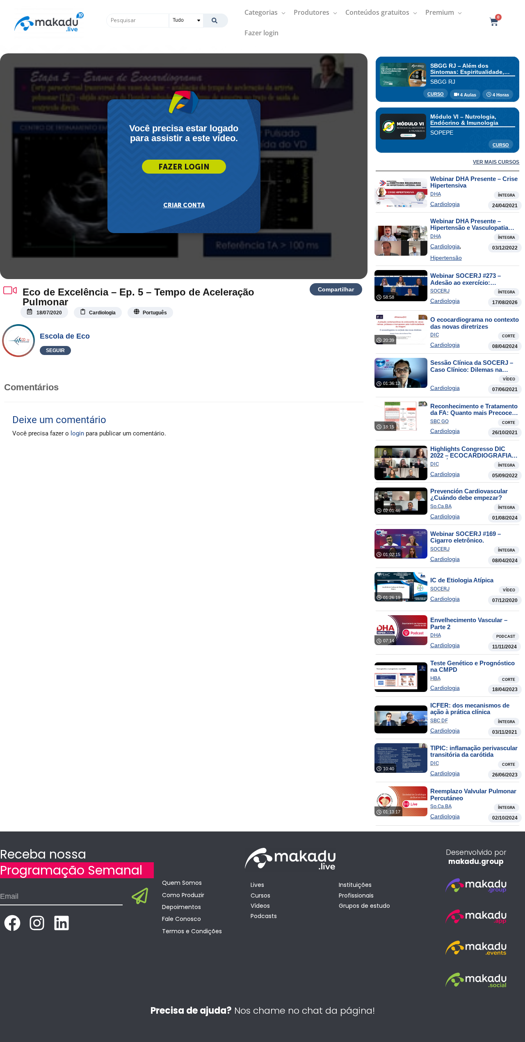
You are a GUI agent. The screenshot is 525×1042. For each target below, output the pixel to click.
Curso (435, 94)
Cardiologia (445, 204)
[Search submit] (215, 20)
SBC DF (439, 720)
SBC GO (439, 421)
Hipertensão (446, 257)
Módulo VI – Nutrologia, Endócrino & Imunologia (464, 119)
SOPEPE (441, 132)
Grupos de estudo (364, 906)
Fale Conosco (181, 919)
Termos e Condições (192, 931)
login (77, 433)
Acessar (184, 167)
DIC (434, 335)
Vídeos (260, 906)
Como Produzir (183, 895)
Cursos (260, 895)
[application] (281, 12)
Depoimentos (181, 907)
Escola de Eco (65, 336)
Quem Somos (182, 883)
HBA (435, 678)
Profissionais (356, 895)
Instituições (355, 885)
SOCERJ (440, 291)
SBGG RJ (442, 81)
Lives (257, 885)
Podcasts (264, 916)
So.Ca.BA (441, 506)
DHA (435, 194)
